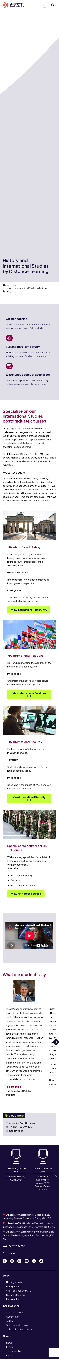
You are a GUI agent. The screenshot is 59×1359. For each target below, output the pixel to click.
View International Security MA (29, 799)
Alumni (9, 1320)
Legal (9, 1355)
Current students (15, 1312)
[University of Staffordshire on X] (13, 1260)
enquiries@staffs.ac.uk (22, 1123)
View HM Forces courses (26, 893)
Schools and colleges (17, 1325)
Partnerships (12, 1299)
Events (9, 1346)
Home (6, 285)
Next (56, 1044)
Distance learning (15, 1294)
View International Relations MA (29, 695)
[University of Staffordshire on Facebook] (6, 1260)
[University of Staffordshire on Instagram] (20, 1260)
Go (14, 285)
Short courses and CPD (18, 1290)
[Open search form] (52, 5)
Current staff (13, 1316)
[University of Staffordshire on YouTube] (28, 1260)
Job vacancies (13, 1351)
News (9, 1342)
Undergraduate (14, 1282)
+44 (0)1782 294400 (20, 1126)
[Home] (14, 5)
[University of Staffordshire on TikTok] (42, 1260)
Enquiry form (16, 1130)
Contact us (9, 1253)
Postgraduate (13, 1286)
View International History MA (29, 609)
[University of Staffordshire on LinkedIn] (35, 1260)
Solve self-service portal (19, 1329)
